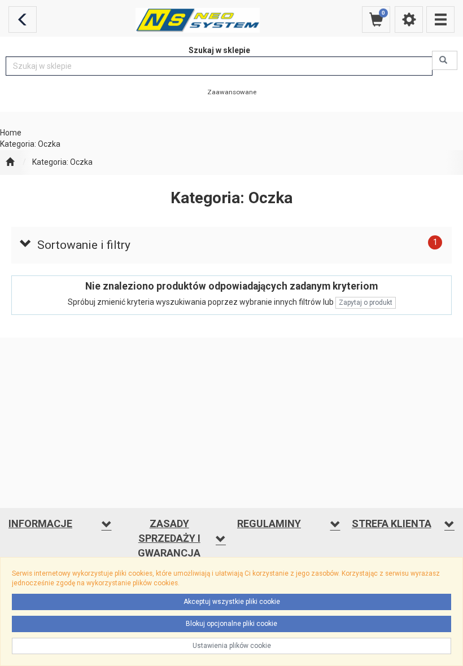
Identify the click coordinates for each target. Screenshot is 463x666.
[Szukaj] (444, 60)
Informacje (40, 523)
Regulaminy (269, 523)
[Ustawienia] (409, 19)
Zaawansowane (231, 92)
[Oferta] (440, 19)
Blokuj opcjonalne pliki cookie (231, 624)
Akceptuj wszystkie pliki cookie (232, 602)
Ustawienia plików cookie (232, 646)
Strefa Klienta (391, 523)
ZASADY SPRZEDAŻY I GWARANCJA (169, 538)
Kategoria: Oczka (62, 161)
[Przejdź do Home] (10, 162)
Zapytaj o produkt (365, 302)
